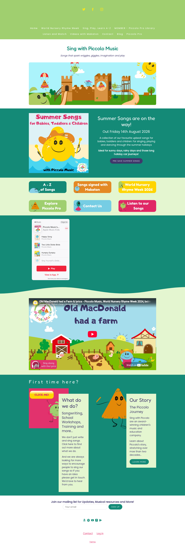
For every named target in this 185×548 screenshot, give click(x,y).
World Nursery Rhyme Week (60, 28)
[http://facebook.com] (92, 9)
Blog (120, 34)
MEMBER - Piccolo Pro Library (134, 28)
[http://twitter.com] (83, 9)
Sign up (115, 507)
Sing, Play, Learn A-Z (97, 28)
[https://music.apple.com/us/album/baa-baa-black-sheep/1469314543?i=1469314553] (96, 521)
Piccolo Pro (134, 34)
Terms (92, 542)
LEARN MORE (139, 462)
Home (34, 28)
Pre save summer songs (126, 161)
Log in (100, 533)
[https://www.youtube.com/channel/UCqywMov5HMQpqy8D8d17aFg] (92, 521)
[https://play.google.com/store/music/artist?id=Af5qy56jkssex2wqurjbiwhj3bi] (100, 521)
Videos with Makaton (84, 34)
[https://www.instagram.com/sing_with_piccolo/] (101, 9)
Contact (108, 34)
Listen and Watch (55, 34)
